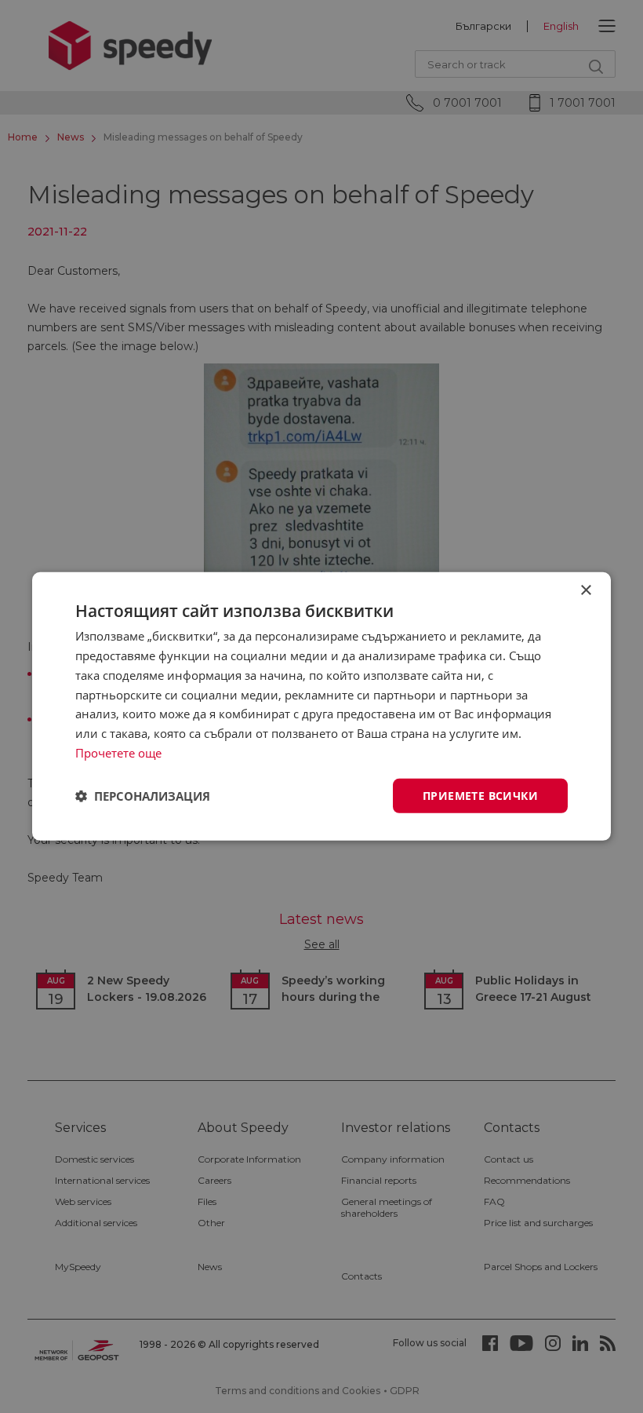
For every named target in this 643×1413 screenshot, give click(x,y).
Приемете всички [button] (480, 794)
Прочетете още (118, 753)
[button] (142, 796)
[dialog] (321, 706)
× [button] (585, 591)
